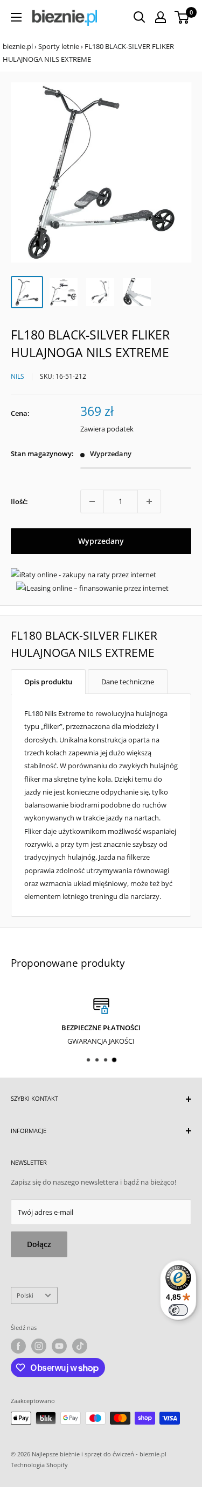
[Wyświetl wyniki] (139, 17)
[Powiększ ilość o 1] (149, 501)
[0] (182, 17)
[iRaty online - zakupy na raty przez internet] (83, 574)
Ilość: (19, 501)
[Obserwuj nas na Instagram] (38, 1346)
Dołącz (39, 1244)
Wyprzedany (101, 541)
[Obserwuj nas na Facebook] (18, 1346)
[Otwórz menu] (16, 17)
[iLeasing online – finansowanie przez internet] (92, 588)
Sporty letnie (58, 46)
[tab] (48, 681)
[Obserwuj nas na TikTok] (79, 1346)
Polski (25, 1295)
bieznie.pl (18, 46)
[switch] (178, 1310)
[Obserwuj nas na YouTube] (59, 1346)
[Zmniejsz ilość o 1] (92, 501)
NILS (17, 376)
